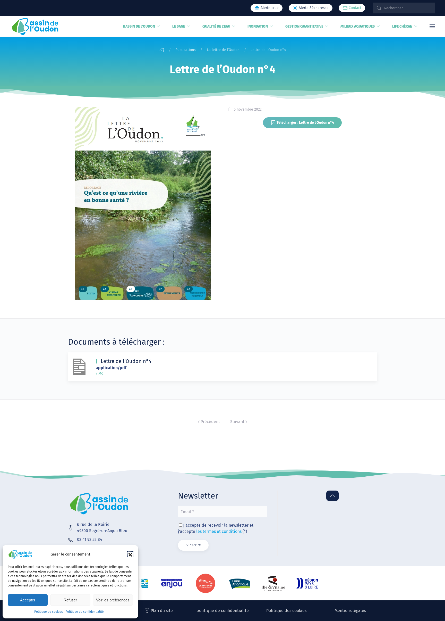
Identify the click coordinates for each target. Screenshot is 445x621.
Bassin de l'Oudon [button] (139, 26)
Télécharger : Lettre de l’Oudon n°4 (305, 122)
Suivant (237, 421)
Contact (354, 8)
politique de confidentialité (222, 610)
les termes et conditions (219, 531)
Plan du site (162, 610)
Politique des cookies (286, 610)
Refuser (70, 600)
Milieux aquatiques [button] (357, 26)
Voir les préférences (113, 600)
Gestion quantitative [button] (304, 26)
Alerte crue (269, 8)
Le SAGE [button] (178, 26)
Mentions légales (350, 610)
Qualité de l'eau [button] (216, 26)
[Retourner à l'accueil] (35, 26)
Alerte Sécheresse (313, 8)
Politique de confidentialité (84, 612)
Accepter (27, 600)
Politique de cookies (48, 612)
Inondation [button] (257, 26)
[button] (130, 554)
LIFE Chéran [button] (402, 26)
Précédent (210, 421)
